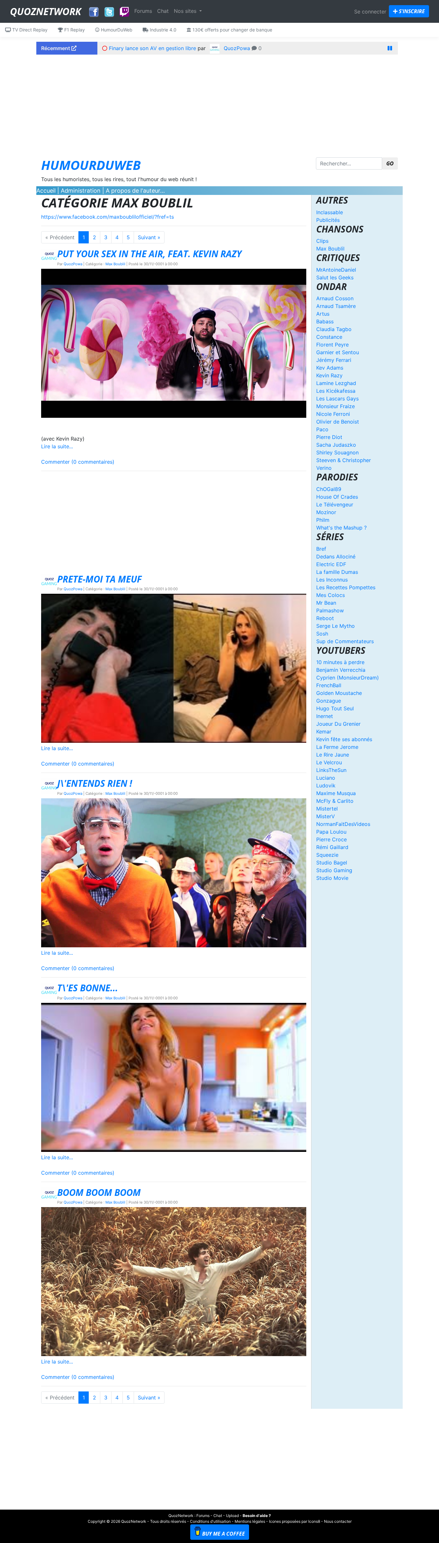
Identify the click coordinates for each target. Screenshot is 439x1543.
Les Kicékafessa (335, 391)
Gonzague (328, 700)
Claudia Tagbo (334, 329)
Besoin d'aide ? (257, 1515)
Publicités (328, 220)
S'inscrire (411, 11)
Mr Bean (326, 603)
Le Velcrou (329, 762)
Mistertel (327, 808)
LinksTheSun (331, 770)
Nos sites (186, 11)
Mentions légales (250, 1521)
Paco (322, 429)
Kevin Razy (329, 375)
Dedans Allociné (335, 556)
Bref (321, 549)
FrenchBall (328, 685)
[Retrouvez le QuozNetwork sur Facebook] (94, 10)
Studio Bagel (331, 862)
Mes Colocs (330, 595)
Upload (232, 1515)
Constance (329, 337)
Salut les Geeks (335, 277)
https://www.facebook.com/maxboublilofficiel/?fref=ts (107, 217)
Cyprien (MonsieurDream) (347, 677)
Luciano (325, 778)
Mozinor (326, 512)
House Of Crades (337, 497)
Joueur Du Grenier (338, 724)
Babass (325, 321)
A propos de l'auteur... (135, 190)
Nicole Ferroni (333, 414)
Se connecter (370, 11)
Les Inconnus (332, 579)
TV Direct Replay (29, 29)
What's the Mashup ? (341, 527)
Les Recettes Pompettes (345, 587)
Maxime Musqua (336, 793)
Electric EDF (331, 564)
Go (390, 163)
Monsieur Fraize (335, 406)
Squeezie (327, 855)
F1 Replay (74, 29)
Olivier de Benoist (337, 421)
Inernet (324, 716)
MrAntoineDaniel (336, 270)
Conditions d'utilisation (210, 1521)
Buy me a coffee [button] (223, 1533)
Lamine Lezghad (336, 383)
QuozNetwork (45, 11)
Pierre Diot (329, 437)
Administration (81, 190)
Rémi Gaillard (332, 847)
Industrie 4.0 (162, 29)
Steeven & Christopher (343, 460)
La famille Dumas (337, 572)
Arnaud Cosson (335, 298)
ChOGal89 (328, 489)
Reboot (325, 618)
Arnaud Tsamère (336, 306)
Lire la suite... (57, 446)
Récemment (56, 48)
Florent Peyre (332, 344)
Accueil (46, 190)
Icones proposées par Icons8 (294, 1521)
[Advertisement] (219, 104)
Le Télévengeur (334, 504)
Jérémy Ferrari (333, 360)
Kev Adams (329, 367)
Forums (143, 11)
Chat (163, 11)
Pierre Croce (331, 839)
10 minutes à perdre (340, 662)
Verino (324, 468)
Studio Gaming (334, 870)
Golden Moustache (339, 693)
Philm (322, 520)
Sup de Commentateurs (345, 641)
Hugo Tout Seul (335, 708)
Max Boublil (115, 264)
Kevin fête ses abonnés (344, 739)
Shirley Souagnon (337, 452)
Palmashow (330, 610)
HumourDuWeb (116, 29)
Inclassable (329, 212)
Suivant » (149, 237)
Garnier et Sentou (337, 352)
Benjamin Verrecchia (340, 670)
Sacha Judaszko (336, 445)
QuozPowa (237, 48)
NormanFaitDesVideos (343, 824)
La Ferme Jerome (337, 747)
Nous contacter (338, 1521)
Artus (322, 314)
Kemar (323, 731)
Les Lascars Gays (337, 398)
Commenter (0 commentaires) (77, 462)
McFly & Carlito (335, 801)
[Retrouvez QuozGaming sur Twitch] (124, 12)
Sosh (322, 633)
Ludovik (326, 785)
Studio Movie (332, 878)
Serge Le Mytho (335, 626)
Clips (322, 241)
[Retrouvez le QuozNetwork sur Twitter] (109, 10)
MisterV (325, 816)
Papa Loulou (331, 831)
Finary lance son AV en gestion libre (152, 48)
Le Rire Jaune (332, 754)
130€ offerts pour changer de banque (231, 29)
